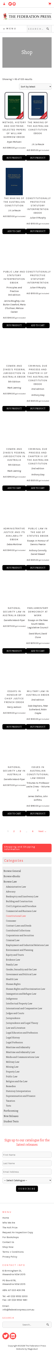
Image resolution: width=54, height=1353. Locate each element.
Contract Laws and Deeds (18, 925)
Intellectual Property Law (19, 1003)
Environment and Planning (19, 950)
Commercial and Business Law (21, 911)
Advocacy (10, 891)
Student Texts (11, 1121)
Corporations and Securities (20, 935)
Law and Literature (15, 1027)
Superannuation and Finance (20, 1096)
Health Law (12, 979)
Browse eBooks (12, 876)
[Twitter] (10, 3)
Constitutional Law (16, 916)
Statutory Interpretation (18, 1091)
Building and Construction (19, 901)
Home (5, 1217)
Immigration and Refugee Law (21, 993)
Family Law (12, 964)
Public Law (11, 1076)
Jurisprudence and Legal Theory (22, 1023)
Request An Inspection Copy (17, 1232)
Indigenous (12, 998)
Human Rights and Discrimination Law (25, 988)
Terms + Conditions (13, 1251)
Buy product (14, 157)
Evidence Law (13, 959)
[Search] (48, 28)
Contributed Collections (18, 930)
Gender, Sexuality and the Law (21, 969)
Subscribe (27, 1188)
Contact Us (8, 1242)
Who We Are (8, 1222)
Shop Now (8, 1246)
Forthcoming (11, 1110)
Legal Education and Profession (22, 1032)
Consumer (11, 920)
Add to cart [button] (14, 231)
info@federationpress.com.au (18, 1309)
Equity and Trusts (15, 954)
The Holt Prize (9, 1227)
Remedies (11, 1086)
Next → (42, 831)
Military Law (12, 1061)
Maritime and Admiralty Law (20, 1052)
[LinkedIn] (14, 3)
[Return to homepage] (27, 16)
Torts (8, 1105)
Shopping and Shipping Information (19, 848)
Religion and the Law (16, 1081)
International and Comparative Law (24, 1008)
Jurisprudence (13, 1018)
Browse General (12, 871)
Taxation (10, 1100)
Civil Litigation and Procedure (21, 906)
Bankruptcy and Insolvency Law (22, 896)
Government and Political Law (21, 974)
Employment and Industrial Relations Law (27, 945)
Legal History (13, 1037)
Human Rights (13, 984)
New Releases (11, 1116)
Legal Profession (14, 1042)
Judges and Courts (15, 1013)
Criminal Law (13, 940)
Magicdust (32, 1349)
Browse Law (10, 881)
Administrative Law (16, 886)
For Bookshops (10, 1237)
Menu (11, 28)
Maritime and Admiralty (18, 1047)
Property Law (13, 1071)
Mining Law (12, 1066)
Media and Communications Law (22, 1057)
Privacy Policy (9, 1256)
